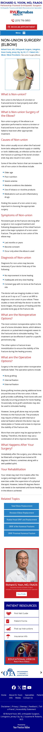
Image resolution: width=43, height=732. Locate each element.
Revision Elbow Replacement (22, 513)
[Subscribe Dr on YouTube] (24, 687)
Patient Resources (21, 605)
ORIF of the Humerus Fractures (21, 527)
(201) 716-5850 (22, 20)
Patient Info (34, 52)
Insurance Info (20, 636)
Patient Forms (20, 621)
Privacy (15, 706)
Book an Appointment (23, 27)
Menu (18, 33)
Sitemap (23, 706)
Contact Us (28, 698)
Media (18, 698)
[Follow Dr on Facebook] (14, 687)
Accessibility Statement (26, 709)
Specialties (29, 695)
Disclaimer (5, 706)
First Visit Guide (21, 613)
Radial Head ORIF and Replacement (22, 520)
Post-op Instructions (23, 629)
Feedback (33, 706)
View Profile (21, 594)
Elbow (3, 55)
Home (3, 695)
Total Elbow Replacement (21, 506)
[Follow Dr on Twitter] (19, 687)
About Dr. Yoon (15, 695)
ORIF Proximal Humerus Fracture (21, 533)
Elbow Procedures (13, 55)
